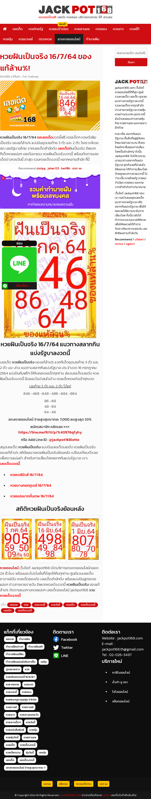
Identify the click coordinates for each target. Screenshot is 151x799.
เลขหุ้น (42, 753)
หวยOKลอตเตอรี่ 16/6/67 (20, 677)
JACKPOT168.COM (71, 795)
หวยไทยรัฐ (36, 28)
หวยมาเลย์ (26, 39)
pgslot (130, 243)
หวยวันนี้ (55, 605)
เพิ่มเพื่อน (22, 285)
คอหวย (14, 605)
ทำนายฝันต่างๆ (14, 647)
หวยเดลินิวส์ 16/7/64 (26, 474)
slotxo (119, 243)
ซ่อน (19, 243)
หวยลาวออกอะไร (29, 715)
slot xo (104, 784)
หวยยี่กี (134, 28)
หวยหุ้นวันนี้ (12, 737)
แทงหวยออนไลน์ (69, 39)
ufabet (139, 239)
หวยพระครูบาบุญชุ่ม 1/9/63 (21, 700)
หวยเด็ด (70, 605)
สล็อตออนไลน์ (120, 701)
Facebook (69, 639)
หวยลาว (118, 28)
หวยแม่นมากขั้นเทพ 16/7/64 (32, 496)
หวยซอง (101, 28)
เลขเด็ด (18, 28)
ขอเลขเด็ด (45, 137)
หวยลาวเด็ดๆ (13, 722)
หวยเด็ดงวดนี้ (10, 595)
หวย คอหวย (12, 684)
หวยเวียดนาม (13, 753)
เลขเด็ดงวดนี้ (10, 463)
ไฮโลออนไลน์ (120, 691)
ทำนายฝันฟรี (35, 647)
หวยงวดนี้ (40, 605)
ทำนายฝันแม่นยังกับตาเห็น (20, 662)
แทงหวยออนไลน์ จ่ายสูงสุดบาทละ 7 (25, 768)
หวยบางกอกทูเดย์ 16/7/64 (30, 485)
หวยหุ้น (8, 39)
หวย (26, 605)
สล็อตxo (63, 784)
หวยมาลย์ (11, 707)
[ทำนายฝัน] (50, 191)
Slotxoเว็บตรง (84, 784)
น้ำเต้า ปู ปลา (120, 682)
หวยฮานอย (82, 28)
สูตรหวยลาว (13, 669)
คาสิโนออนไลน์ (121, 672)
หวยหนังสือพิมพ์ (15, 730)
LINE (64, 655)
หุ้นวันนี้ (30, 753)
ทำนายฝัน (92, 39)
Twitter (67, 647)
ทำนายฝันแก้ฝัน (15, 654)
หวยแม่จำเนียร (59, 28)
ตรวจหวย (45, 39)
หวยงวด (28, 684)
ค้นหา (131, 62)
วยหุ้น (44, 662)
